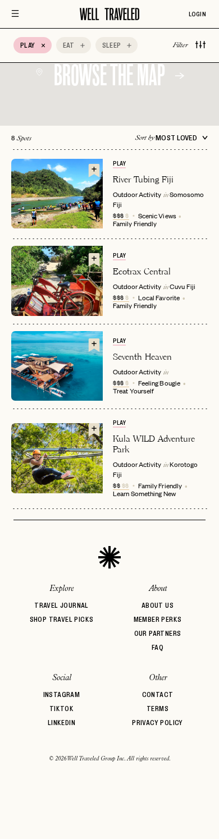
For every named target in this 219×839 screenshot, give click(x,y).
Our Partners (157, 633)
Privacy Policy (157, 722)
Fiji (117, 204)
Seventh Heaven (142, 356)
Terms (157, 708)
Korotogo (184, 464)
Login (198, 14)
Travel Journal (61, 605)
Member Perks (158, 619)
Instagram (61, 694)
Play (119, 163)
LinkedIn (61, 722)
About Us (158, 605)
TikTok (61, 708)
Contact (158, 694)
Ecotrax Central (142, 271)
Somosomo (187, 194)
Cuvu (177, 286)
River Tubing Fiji (143, 179)
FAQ (157, 647)
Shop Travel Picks (62, 619)
